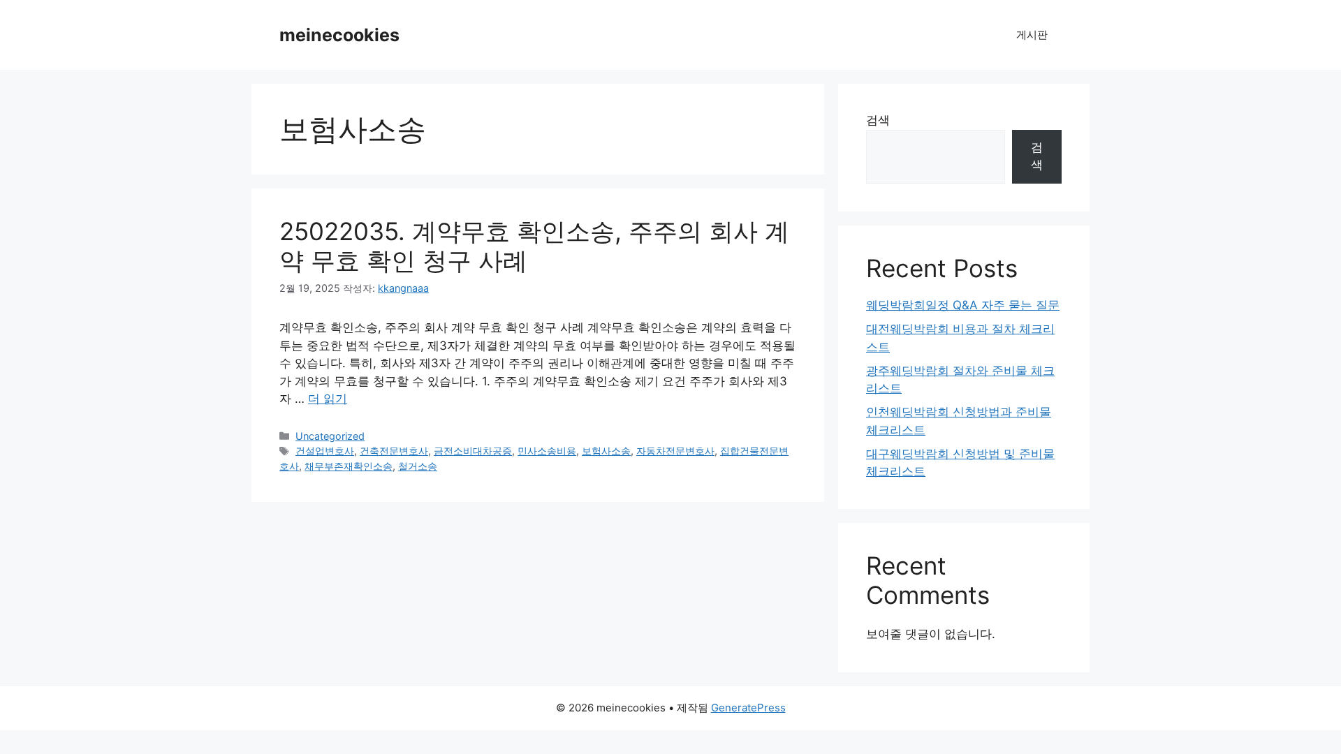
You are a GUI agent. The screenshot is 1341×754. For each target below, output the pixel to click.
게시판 (1032, 34)
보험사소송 (606, 451)
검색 (878, 120)
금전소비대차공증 (473, 451)
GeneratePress (748, 707)
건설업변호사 (324, 451)
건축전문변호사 (394, 451)
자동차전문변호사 (675, 451)
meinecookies (339, 34)
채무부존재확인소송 (349, 466)
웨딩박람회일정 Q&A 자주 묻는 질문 (963, 305)
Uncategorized (330, 436)
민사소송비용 (547, 451)
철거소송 (417, 466)
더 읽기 (327, 399)
